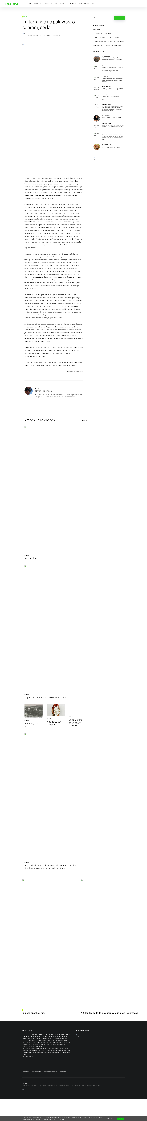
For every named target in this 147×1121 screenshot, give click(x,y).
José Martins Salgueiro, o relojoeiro (42, 865)
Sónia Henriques (33, 35)
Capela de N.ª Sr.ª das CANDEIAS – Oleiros (45, 697)
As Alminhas (30, 558)
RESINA (94, 3)
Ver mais (84, 420)
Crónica (25, 16)
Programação (84, 3)
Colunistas (72, 3)
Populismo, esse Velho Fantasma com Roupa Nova (108, 41)
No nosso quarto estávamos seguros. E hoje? (107, 45)
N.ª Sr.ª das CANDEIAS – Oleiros (103, 33)
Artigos (62, 3)
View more (61, 1119)
